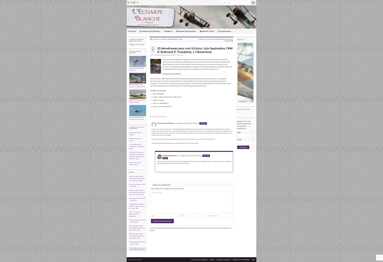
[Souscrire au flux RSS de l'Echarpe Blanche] (129, 2)
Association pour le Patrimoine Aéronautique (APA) (137, 146)
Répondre (203, 123)
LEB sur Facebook (243, 109)
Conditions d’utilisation (223, 259)
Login (253, 259)
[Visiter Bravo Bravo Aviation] (134, 2)
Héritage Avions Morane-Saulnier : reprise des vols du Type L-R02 (137, 206)
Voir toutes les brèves (137, 249)
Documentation (225, 31)
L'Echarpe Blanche (157, 55)
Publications (180, 55)
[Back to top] (378, 250)
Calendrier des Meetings (150, 31)
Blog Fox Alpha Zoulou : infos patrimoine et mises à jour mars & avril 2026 (137, 192)
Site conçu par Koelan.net (199, 259)
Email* (239, 140)
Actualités (173, 55)
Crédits (211, 259)
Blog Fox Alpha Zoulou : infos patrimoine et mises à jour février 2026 (137, 228)
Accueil (133, 31)
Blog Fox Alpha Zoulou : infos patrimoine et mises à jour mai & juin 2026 (137, 178)
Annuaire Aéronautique (187, 31)
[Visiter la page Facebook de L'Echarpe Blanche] (131, 2)
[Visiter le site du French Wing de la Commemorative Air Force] (137, 2)
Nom (239, 132)
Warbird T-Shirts (208, 31)
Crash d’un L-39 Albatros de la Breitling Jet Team (167, 39)
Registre (168, 31)
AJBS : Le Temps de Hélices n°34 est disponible (135, 214)
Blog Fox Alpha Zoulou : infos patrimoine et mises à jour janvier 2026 (137, 236)
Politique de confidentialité (241, 259)
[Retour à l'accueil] (191, 17)
